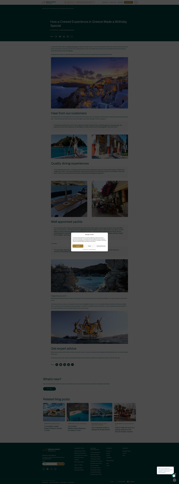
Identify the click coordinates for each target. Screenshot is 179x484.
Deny (89, 246)
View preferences (101, 246)
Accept (78, 246)
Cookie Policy (85, 249)
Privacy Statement (92, 249)
